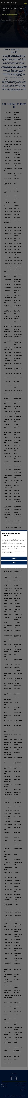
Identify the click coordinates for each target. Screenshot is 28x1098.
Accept (14, 562)
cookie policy (9, 552)
